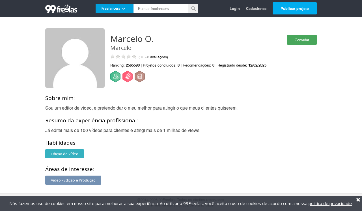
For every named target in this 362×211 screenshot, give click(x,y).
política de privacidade (330, 203)
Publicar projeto (295, 8)
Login (235, 8)
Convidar (302, 39)
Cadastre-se (256, 8)
